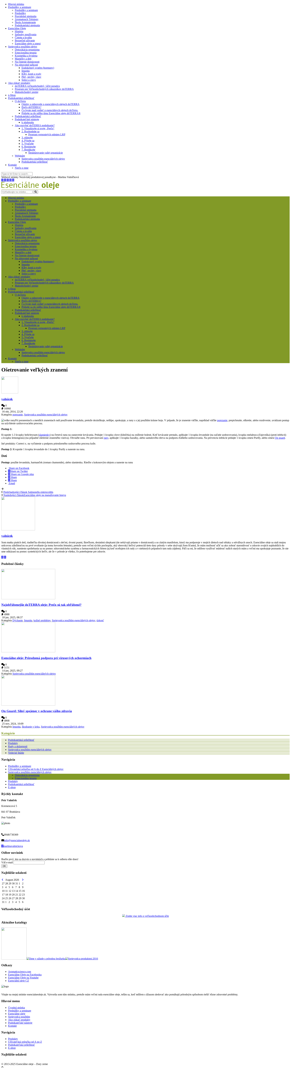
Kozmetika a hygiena (26, 55)
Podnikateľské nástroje (27, 119)
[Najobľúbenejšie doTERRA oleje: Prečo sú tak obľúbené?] (28, 598)
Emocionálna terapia (26, 52)
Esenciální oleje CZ (18, 980)
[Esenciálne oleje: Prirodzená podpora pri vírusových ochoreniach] (28, 651)
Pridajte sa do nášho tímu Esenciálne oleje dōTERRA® (51, 113)
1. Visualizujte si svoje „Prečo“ (38, 128)
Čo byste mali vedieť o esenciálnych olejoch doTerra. (50, 110)
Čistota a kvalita (23, 37)
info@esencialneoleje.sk (17, 840)
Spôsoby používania (25, 34)
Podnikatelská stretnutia (27, 25)
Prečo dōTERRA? (31, 107)
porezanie (17, 414)
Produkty (13, 743)
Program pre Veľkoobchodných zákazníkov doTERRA (44, 89)
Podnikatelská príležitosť (21, 98)
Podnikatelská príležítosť (28, 116)
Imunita (26, 70)
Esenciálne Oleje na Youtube (23, 977)
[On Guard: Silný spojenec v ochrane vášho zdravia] (28, 704)
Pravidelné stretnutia (25, 16)
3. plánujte (27, 137)
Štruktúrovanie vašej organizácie (45, 152)
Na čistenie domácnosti (27, 61)
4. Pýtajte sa (28, 140)
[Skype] (8, 180)
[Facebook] (5, 180)
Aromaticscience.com (19, 971)
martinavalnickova (13, 846)
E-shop (12, 787)
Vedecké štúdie (16, 752)
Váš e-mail (7, 862)
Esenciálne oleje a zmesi (28, 43)
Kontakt (12, 164)
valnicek (7, 399)
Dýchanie (17, 620)
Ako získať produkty (19, 83)
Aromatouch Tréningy (26, 19)
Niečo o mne (21, 167)
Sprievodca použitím (19, 1016)
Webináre (20, 155)
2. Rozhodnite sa (30, 131)
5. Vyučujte (28, 143)
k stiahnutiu (28, 122)
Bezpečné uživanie (25, 40)
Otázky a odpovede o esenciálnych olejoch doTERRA (50, 104)
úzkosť (100, 620)
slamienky (44, 434)
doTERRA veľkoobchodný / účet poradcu (37, 86)
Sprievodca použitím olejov (22, 46)
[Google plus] (10, 180)
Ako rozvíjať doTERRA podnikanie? (35, 125)
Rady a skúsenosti (17, 746)
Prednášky (20, 13)
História (19, 31)
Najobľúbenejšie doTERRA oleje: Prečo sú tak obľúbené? (41, 604)
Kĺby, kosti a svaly (31, 73)
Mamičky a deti (23, 58)
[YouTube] (13, 180)
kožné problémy (42, 620)
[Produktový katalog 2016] (81, 958)
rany (106, 437)
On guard (280, 437)
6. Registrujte (29, 146)
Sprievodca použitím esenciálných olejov (43, 158)
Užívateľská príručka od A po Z (25, 1041)
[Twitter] (2, 180)
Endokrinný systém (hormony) (38, 67)
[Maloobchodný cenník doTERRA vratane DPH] (14, 958)
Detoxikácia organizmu (27, 49)
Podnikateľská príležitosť (21, 1044)
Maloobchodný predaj (26, 92)
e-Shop (12, 95)
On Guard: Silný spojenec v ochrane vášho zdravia (36, 711)
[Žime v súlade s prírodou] (46, 958)
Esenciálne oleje (16, 1013)
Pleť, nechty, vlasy (31, 76)
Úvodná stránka (16, 1007)
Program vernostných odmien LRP (46, 134)
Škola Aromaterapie (25, 22)
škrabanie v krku (31, 726)
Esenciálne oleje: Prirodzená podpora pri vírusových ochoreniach (46, 658)
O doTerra (20, 101)
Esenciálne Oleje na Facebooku (25, 974)
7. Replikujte (28, 149)
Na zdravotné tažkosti (26, 64)
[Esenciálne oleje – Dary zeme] (30, 188)
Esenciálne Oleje (17, 28)
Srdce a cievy (29, 79)
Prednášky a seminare (19, 7)
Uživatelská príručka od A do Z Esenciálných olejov (35, 769)
